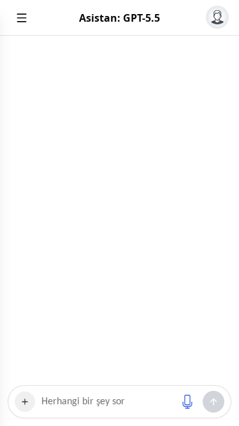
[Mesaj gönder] (213, 402)
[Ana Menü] (22, 18)
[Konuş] (187, 402)
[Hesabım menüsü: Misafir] (217, 17)
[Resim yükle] (25, 402)
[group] (119, 210)
